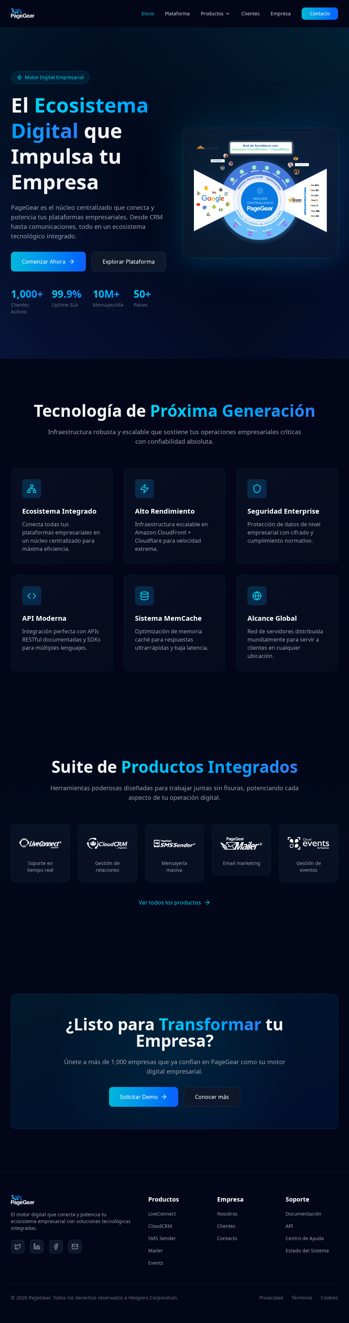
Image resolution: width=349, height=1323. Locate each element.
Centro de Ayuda (305, 1238)
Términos (302, 1297)
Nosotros (227, 1213)
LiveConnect (162, 1213)
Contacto (320, 13)
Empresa (281, 13)
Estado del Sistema (307, 1250)
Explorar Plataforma (129, 261)
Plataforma (177, 13)
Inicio (147, 13)
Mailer (155, 1250)
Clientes (250, 13)
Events (155, 1263)
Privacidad (271, 1297)
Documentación (303, 1213)
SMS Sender (162, 1238)
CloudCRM (160, 1226)
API (289, 1226)
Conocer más (212, 1097)
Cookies (329, 1297)
